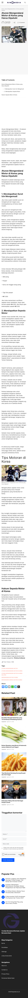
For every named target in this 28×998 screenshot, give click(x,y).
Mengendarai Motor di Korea (10, 677)
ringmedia (7, 22)
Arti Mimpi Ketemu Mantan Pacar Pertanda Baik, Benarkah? (15, 891)
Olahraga (4, 951)
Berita (3, 943)
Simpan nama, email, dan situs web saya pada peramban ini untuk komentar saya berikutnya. (13, 848)
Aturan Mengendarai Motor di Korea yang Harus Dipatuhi (12, 85)
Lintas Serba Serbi (7, 956)
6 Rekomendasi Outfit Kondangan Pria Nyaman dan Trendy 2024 (15, 897)
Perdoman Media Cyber (8, 978)
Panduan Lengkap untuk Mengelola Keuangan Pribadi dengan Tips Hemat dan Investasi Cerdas (15, 880)
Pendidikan (5, 947)
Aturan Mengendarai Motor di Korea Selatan (12, 674)
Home (3, 8)
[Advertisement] (14, 60)
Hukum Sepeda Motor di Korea (9, 94)
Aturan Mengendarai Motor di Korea (12, 671)
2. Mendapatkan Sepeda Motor (12, 91)
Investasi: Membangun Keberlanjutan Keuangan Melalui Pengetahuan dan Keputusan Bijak (15, 886)
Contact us (4, 969)
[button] (25, 2)
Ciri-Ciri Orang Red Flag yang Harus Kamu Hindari (14, 902)
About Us (4, 965)
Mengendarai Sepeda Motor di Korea (12, 679)
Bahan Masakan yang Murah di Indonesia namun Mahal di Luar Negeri (14, 746)
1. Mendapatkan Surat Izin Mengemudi (14, 89)
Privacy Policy (5, 974)
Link (18, 22)
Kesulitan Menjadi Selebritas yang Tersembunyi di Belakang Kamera (12, 718)
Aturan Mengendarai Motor (10, 668)
